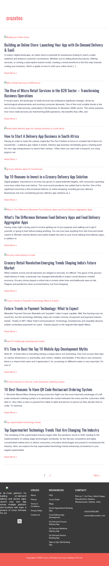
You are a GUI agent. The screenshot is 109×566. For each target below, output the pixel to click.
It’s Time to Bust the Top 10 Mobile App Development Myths (46, 349)
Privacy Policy (36, 510)
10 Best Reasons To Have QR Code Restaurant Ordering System (48, 389)
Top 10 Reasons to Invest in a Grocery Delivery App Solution (46, 176)
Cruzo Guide (54, 499)
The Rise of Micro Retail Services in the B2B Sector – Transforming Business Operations (51, 92)
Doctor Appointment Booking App (61, 509)
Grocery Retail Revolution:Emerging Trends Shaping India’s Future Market (50, 265)
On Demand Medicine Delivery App (58, 529)
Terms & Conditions (35, 505)
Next (97, 475)
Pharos (34, 499)
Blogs (51, 504)
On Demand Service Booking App (57, 536)
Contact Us (35, 515)
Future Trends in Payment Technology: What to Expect (41, 308)
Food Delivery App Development (56, 516)
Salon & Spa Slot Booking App (59, 543)
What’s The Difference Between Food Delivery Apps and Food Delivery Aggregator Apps (52, 219)
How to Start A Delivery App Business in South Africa (41, 136)
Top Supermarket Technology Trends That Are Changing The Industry (51, 430)
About (33, 495)
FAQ (51, 495)
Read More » (10, 73)
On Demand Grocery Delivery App (58, 522)
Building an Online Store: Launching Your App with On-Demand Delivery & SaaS (53, 47)
